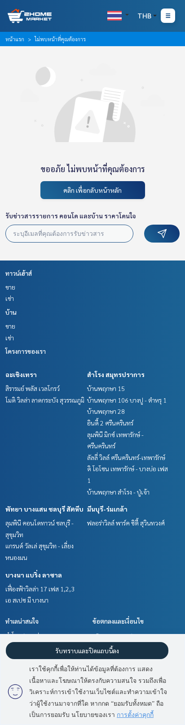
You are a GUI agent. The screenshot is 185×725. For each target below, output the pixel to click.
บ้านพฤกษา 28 (106, 411)
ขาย (10, 287)
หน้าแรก (14, 39)
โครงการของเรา (25, 351)
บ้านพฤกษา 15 (106, 388)
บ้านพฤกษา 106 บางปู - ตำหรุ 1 (127, 400)
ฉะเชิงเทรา (21, 374)
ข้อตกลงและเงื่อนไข (118, 621)
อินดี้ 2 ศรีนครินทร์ (110, 423)
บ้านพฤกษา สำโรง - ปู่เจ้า (118, 492)
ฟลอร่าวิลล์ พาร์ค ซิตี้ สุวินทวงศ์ (126, 523)
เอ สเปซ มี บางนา (26, 600)
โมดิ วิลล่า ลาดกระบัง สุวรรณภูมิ (44, 400)
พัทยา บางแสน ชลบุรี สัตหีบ (44, 509)
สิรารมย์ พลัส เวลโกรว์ (32, 388)
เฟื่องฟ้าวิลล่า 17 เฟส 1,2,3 (40, 589)
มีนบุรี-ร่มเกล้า (107, 509)
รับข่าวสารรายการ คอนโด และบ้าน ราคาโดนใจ (70, 216)
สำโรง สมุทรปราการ (116, 374)
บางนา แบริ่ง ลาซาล (33, 575)
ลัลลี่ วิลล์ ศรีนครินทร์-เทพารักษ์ (126, 457)
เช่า (9, 298)
